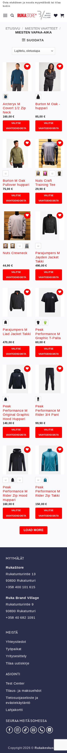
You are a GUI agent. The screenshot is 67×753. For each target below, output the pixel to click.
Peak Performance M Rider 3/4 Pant (47, 410)
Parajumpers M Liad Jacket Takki (17, 332)
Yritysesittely (16, 656)
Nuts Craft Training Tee (45, 183)
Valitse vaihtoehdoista (16, 126)
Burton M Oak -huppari (47, 106)
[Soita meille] (41, 730)
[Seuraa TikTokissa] (25, 730)
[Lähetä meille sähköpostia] (33, 730)
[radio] (5, 97)
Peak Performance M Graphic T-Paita (48, 334)
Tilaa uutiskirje (17, 663)
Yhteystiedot (16, 642)
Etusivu (13, 28)
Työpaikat (13, 649)
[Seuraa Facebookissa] (9, 730)
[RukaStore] (34, 15)
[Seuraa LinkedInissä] (49, 730)
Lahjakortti (14, 710)
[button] (5, 15)
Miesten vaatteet (41, 28)
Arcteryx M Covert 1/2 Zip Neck (14, 108)
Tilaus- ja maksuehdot (24, 691)
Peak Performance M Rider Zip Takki (47, 491)
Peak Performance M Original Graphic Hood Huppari (16, 412)
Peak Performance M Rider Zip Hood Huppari (15, 493)
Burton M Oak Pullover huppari (16, 183)
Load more (34, 530)
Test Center (15, 683)
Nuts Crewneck (15, 253)
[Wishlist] (56, 15)
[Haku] (12, 15)
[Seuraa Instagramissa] (17, 730)
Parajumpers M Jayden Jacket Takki (47, 257)
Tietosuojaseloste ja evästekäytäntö (22, 700)
